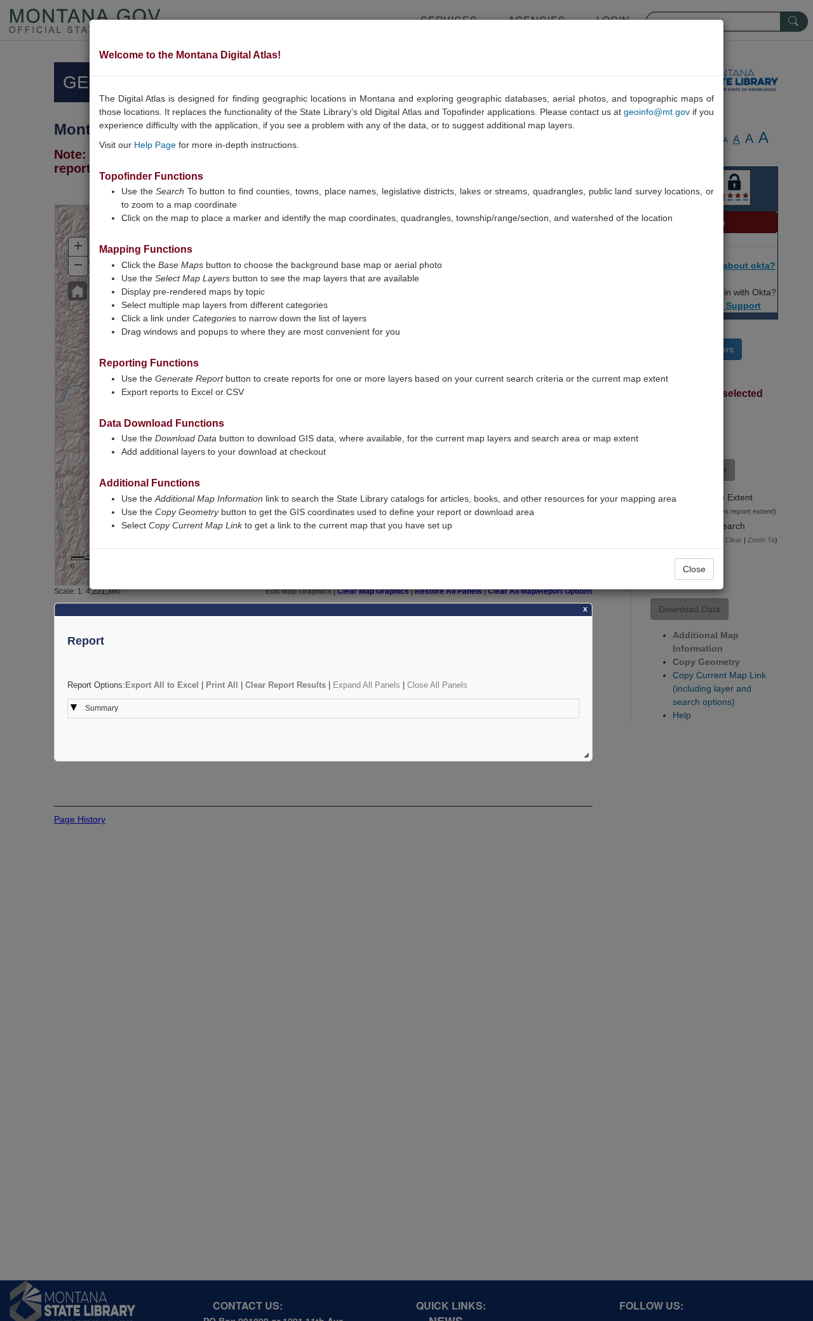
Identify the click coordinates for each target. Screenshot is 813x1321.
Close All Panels (437, 685)
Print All (222, 685)
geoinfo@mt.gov (657, 112)
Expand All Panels (366, 685)
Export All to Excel (162, 685)
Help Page (155, 145)
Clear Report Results (285, 685)
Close (694, 569)
